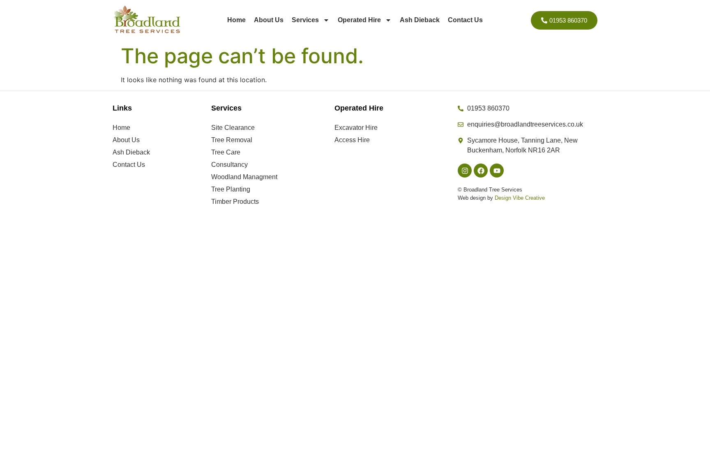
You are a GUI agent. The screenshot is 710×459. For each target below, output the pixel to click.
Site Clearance (233, 127)
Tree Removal (231, 139)
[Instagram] (465, 171)
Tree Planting (230, 189)
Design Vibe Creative (520, 198)
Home (236, 19)
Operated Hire (359, 19)
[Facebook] (481, 171)
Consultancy (229, 164)
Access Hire (352, 139)
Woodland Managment (244, 176)
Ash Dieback (420, 19)
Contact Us (465, 19)
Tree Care (225, 152)
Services (305, 19)
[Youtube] (497, 171)
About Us (269, 19)
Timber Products (235, 201)
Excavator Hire (356, 127)
